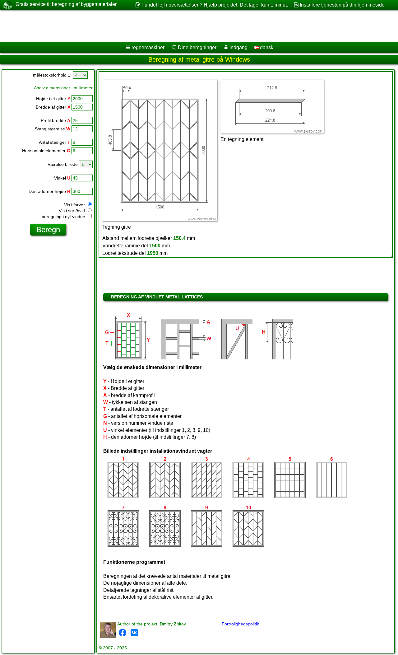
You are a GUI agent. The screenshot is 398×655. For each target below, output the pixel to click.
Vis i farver (75, 204)
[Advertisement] (188, 26)
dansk (266, 47)
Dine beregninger (197, 47)
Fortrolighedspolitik (240, 623)
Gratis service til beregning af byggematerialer (66, 4)
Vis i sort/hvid (72, 210)
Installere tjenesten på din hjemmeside (342, 4)
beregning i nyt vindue (64, 216)
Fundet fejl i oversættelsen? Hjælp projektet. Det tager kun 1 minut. (214, 4)
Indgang (238, 47)
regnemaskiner (148, 47)
